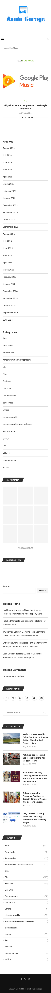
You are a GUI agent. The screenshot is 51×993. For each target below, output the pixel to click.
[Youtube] (34, 698)
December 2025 (10, 205)
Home (5, 48)
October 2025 (9, 219)
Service (26, 946)
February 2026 (9, 191)
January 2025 (9, 284)
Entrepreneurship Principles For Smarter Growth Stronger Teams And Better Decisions (34, 797)
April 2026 (7, 177)
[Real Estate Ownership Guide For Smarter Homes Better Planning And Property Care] (11, 738)
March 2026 (8, 184)
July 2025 (7, 241)
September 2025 (10, 227)
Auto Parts (26, 852)
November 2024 (10, 298)
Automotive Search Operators (26, 864)
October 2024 (9, 305)
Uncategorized (26, 953)
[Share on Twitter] (25, 117)
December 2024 (10, 291)
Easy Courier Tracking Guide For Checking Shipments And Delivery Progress (34, 818)
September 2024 (10, 312)
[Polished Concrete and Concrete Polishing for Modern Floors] (11, 759)
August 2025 (9, 234)
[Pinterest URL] (10, 495)
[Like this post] (19, 117)
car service (26, 902)
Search (6, 586)
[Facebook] (6, 698)
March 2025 (8, 270)
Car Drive (26, 890)
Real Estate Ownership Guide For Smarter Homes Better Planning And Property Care (35, 738)
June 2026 (7, 162)
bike (26, 871)
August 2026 (9, 148)
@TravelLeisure (25, 548)
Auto (26, 845)
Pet (26, 940)
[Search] (48, 39)
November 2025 (10, 212)
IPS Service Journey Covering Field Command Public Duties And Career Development (35, 777)
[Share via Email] (32, 117)
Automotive (26, 858)
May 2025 (7, 255)
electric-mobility (26, 915)
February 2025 (9, 277)
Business (26, 883)
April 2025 (7, 262)
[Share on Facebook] (22, 117)
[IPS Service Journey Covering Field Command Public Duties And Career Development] (11, 776)
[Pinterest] (27, 698)
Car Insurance (26, 896)
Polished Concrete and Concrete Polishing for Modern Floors (34, 758)
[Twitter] (13, 698)
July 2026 (7, 155)
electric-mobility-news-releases (26, 921)
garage (26, 934)
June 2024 (7, 320)
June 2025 (7, 248)
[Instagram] (20, 698)
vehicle (26, 959)
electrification (26, 928)
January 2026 (9, 198)
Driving (26, 909)
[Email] (41, 698)
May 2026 (7, 169)
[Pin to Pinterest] (29, 117)
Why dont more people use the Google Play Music (25, 107)
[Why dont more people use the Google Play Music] (25, 81)
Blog (26, 877)
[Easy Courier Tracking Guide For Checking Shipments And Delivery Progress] (11, 817)
